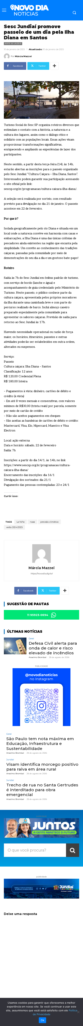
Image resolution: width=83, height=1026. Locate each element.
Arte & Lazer (13, 43)
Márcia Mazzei (23, 56)
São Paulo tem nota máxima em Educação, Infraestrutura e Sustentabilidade (40, 743)
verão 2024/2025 (14, 527)
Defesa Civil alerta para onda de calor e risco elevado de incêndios (53, 648)
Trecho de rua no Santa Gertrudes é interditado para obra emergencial (42, 790)
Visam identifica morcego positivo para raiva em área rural (42, 767)
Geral (31, 639)
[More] (54, 66)
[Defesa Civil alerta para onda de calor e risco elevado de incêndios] (15, 646)
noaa (32, 522)
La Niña (21, 522)
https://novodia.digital (41, 573)
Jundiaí (10, 760)
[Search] (72, 850)
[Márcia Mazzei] (7, 56)
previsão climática (49, 522)
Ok (42, 1020)
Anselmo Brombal (37, 657)
